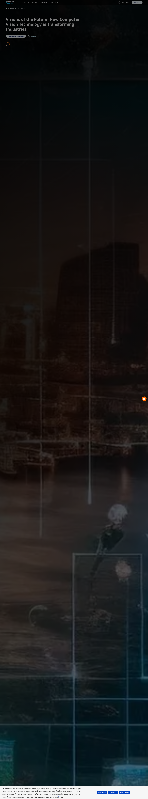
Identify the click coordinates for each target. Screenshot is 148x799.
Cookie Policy (55, 796)
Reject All (113, 792)
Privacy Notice (65, 796)
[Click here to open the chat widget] (144, 398)
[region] (74, 792)
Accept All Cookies (124, 792)
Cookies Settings (102, 792)
